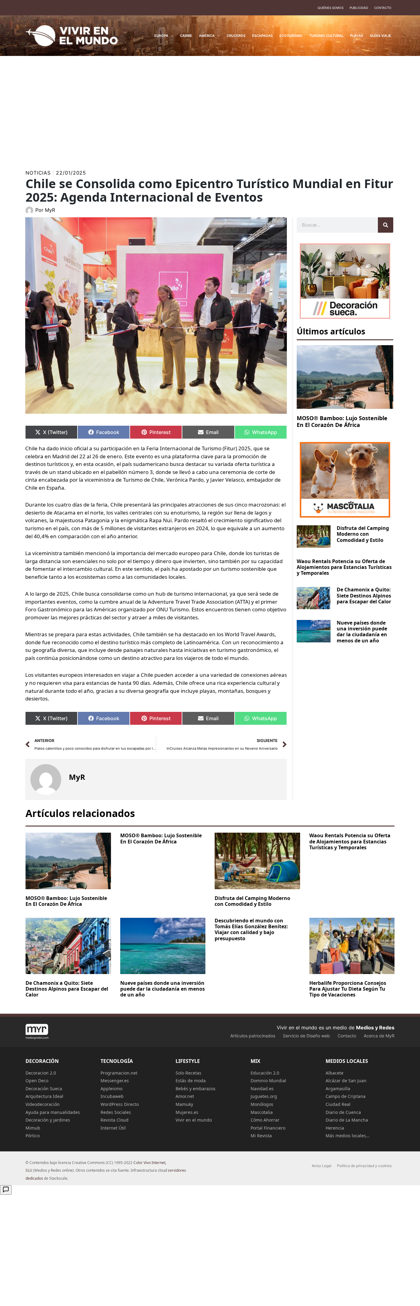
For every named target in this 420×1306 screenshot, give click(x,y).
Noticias (38, 173)
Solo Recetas (188, 1073)
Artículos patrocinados (252, 1035)
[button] (170, 35)
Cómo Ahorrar (265, 1120)
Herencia (335, 1128)
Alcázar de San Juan (346, 1080)
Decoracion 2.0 (41, 1073)
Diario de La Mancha (347, 1120)
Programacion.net (119, 1073)
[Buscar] (385, 225)
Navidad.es (262, 1088)
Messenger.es (115, 1080)
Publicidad (359, 8)
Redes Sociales (116, 1112)
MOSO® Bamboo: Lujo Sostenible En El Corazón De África (342, 421)
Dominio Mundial (268, 1080)
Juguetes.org (264, 1096)
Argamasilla (338, 1088)
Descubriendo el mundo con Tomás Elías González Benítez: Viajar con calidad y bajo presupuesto (251, 929)
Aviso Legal (321, 1165)
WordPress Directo (120, 1104)
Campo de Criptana (346, 1096)
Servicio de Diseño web (306, 1035)
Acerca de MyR (379, 1035)
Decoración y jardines (48, 1120)
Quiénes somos (330, 8)
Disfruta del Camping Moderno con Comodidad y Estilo (363, 534)
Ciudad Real (338, 1104)
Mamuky (184, 1104)
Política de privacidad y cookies (364, 1165)
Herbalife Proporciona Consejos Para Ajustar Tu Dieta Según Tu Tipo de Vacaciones (347, 989)
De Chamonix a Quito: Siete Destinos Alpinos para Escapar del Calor (364, 595)
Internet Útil (113, 1128)
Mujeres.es (187, 1112)
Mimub (33, 1128)
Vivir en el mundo (194, 1120)
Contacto (382, 8)
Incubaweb (112, 1096)
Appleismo (111, 1088)
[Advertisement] (210, 109)
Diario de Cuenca (343, 1112)
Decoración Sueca (44, 1088)
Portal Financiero (268, 1128)
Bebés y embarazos (196, 1088)
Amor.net (185, 1096)
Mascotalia (262, 1112)
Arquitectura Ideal (44, 1096)
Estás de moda (191, 1080)
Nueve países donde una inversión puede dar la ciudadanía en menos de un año (362, 631)
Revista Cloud (115, 1120)
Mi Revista (261, 1135)
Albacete (334, 1073)
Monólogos (262, 1104)
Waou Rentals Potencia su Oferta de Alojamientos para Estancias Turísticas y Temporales (344, 567)
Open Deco (37, 1080)
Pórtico (33, 1135)
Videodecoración (43, 1104)
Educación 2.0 (265, 1073)
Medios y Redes (375, 1027)
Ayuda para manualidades (53, 1112)
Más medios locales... (348, 1135)
